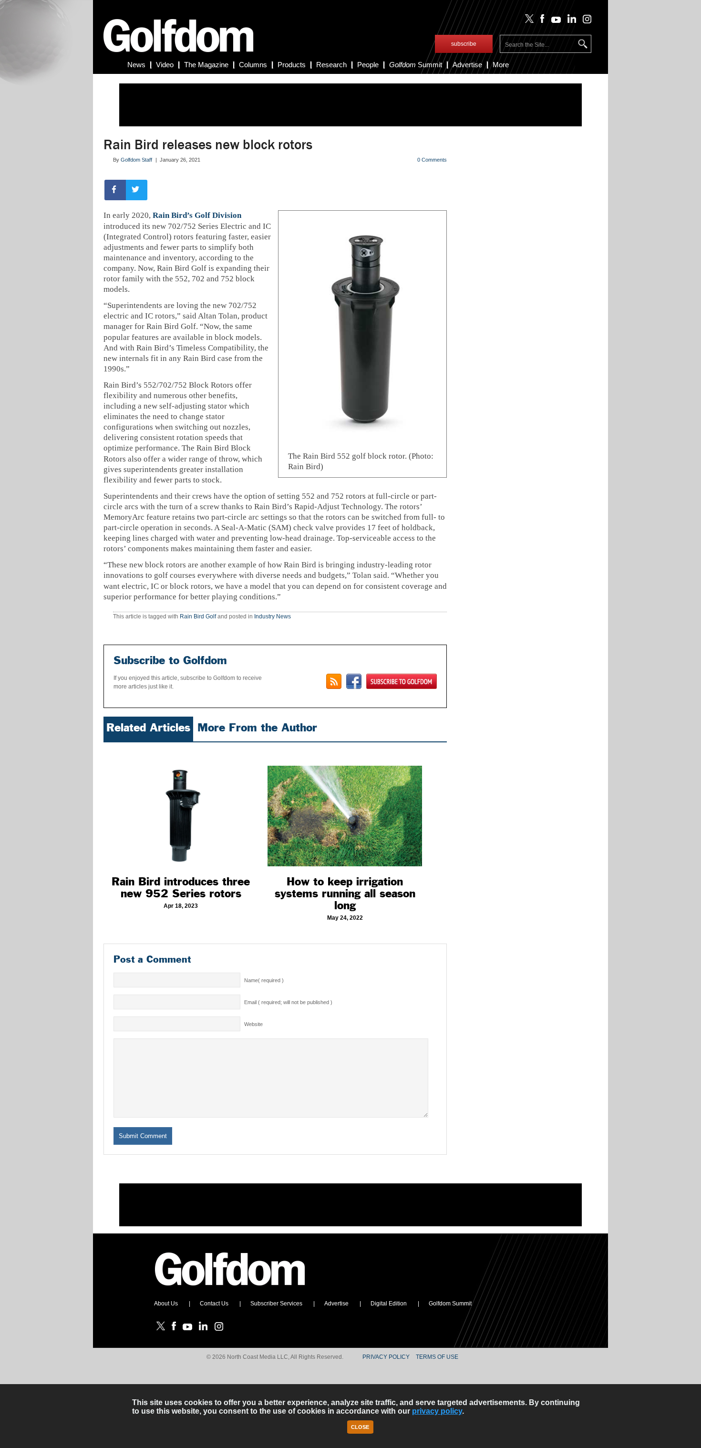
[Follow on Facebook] (540, 21)
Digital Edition (389, 1303)
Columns (253, 65)
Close (360, 1427)
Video (165, 65)
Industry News (272, 616)
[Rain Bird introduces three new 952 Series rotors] (180, 806)
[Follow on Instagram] (584, 21)
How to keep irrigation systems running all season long (345, 893)
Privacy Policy (386, 1357)
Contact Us (214, 1303)
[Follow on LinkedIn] (570, 21)
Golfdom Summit (450, 1303)
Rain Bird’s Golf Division (197, 215)
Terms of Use (437, 1357)
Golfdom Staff (136, 160)
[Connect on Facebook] (353, 681)
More (501, 65)
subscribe (463, 44)
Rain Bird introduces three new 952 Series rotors (181, 887)
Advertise (467, 65)
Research (331, 65)
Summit (415, 65)
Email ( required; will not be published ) (288, 1002)
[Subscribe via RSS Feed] (333, 681)
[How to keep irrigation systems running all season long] (345, 806)
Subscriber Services (276, 1303)
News (136, 65)
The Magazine (206, 65)
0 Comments (432, 160)
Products (292, 65)
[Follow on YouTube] (554, 21)
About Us (166, 1303)
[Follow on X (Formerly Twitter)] (527, 21)
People (368, 65)
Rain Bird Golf (198, 616)
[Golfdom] (230, 1289)
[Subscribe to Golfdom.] (401, 681)
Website (253, 1024)
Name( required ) (264, 980)
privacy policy (437, 1411)
